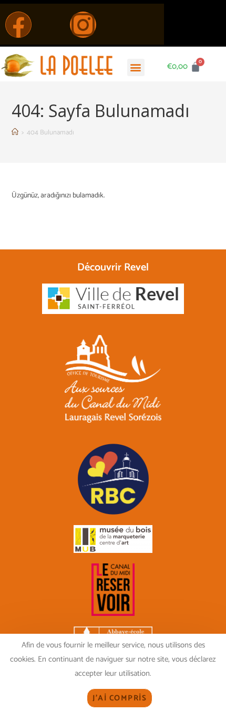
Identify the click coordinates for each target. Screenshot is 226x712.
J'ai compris (120, 698)
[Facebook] (18, 25)
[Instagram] (83, 25)
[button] (136, 67)
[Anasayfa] (15, 132)
